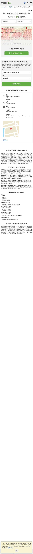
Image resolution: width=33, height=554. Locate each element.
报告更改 (5, 140)
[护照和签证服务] (6, 2)
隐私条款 (10, 547)
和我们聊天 (21, 17)
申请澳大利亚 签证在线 (16, 49)
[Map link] (11, 129)
